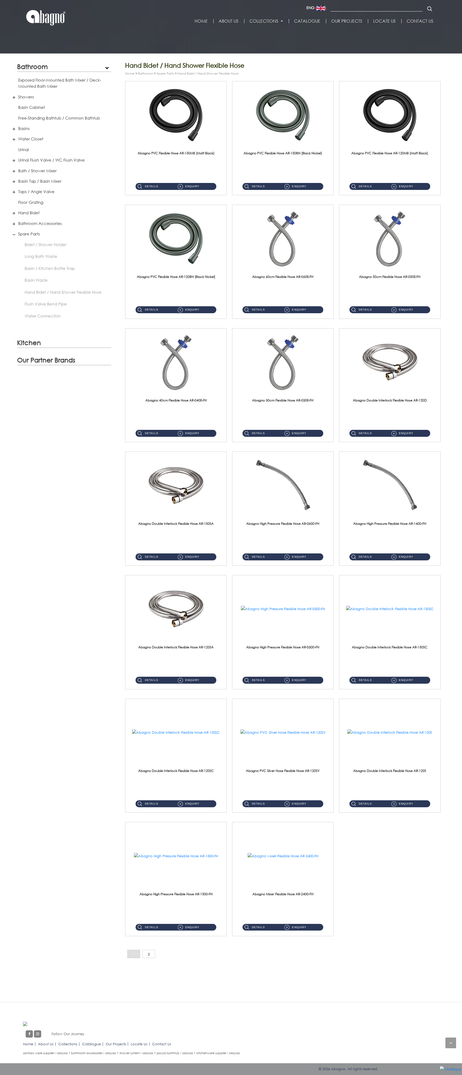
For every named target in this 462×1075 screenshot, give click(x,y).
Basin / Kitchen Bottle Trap (50, 268)
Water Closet (30, 138)
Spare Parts (29, 233)
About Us (228, 21)
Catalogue (307, 21)
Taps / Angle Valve (36, 191)
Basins (24, 128)
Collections (263, 21)
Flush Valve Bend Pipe (46, 303)
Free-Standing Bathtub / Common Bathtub (59, 118)
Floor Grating (30, 202)
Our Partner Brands (46, 360)
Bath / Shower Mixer (37, 170)
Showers (26, 96)
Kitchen (29, 342)
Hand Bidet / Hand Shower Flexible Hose (63, 292)
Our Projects (346, 21)
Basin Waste (36, 280)
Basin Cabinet (31, 107)
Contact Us (420, 21)
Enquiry (192, 186)
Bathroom (32, 66)
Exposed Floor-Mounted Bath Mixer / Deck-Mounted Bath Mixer (59, 83)
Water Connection (43, 315)
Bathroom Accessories (40, 223)
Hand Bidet (29, 212)
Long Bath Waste (41, 256)
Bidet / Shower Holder (46, 244)
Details (151, 186)
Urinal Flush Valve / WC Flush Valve (51, 160)
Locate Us (384, 21)
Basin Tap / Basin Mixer (39, 181)
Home (201, 21)
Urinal (23, 149)
